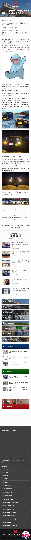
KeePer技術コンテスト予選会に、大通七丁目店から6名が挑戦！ (20, 244)
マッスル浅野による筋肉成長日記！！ (20, 280)
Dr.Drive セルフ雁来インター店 (11, 502)
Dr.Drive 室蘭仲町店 (8, 509)
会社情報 (5, 472)
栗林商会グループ (7, 492)
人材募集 (5, 479)
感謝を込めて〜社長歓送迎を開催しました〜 (20, 253)
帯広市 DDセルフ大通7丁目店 (14, 210)
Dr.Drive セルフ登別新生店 (10, 525)
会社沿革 (5, 475)
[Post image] (6, 245)
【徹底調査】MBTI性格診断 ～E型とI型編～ (18, 351)
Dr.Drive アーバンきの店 (9, 519)
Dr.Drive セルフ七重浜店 (9, 512)
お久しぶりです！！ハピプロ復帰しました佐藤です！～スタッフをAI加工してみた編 (18, 389)
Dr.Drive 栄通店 (7, 522)
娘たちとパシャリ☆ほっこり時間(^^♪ (20, 271)
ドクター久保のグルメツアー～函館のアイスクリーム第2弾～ (18, 363)
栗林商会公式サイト (8, 495)
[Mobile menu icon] (28, 4)
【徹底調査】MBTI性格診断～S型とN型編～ (18, 357)
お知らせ (5, 482)
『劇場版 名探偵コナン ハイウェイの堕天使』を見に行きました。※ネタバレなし (20, 290)
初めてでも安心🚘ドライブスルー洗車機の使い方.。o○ (18, 383)
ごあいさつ (6, 469)
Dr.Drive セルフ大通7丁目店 (10, 515)
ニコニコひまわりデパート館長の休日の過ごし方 (20, 262)
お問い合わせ (6, 485)
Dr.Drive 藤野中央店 (8, 506)
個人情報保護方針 (7, 489)
